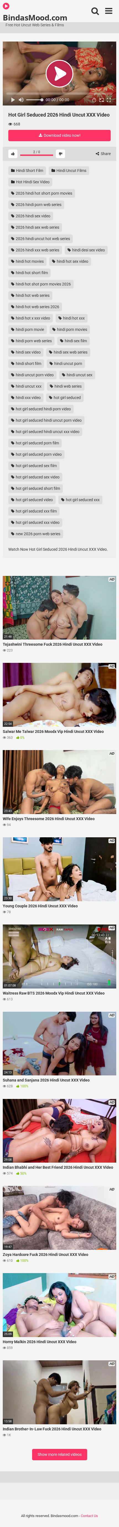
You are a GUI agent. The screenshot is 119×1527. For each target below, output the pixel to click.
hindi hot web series (32, 295)
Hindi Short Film (29, 170)
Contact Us (89, 1516)
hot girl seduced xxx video (37, 522)
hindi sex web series (70, 352)
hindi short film (28, 363)
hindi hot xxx (73, 318)
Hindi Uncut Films (71, 170)
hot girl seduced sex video (37, 477)
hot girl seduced (67, 397)
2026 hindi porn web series (38, 204)
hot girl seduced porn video (38, 454)
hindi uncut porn (67, 363)
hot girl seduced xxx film (36, 511)
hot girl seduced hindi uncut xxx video (47, 431)
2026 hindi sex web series (37, 227)
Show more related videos (60, 1454)
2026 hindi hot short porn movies (43, 193)
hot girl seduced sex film (36, 465)
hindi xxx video (28, 397)
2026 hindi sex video (32, 216)
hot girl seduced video (34, 500)
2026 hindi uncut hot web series (42, 238)
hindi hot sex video (72, 261)
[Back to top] (108, 1515)
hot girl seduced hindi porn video (43, 409)
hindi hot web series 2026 (37, 307)
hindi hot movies (29, 261)
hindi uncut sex (79, 375)
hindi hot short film (31, 273)
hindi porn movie (29, 329)
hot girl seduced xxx (82, 500)
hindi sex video (28, 352)
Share (105, 153)
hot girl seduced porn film (37, 443)
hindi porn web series (33, 341)
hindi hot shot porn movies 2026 (43, 284)
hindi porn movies (71, 329)
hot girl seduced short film (37, 488)
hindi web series (68, 386)
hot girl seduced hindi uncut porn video (48, 420)
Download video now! (62, 135)
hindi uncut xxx (28, 386)
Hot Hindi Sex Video (32, 182)
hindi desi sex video (88, 250)
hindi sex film (75, 341)
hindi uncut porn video (34, 375)
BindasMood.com (35, 17)
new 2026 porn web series (37, 534)
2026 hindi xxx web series (37, 250)
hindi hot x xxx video (32, 318)
